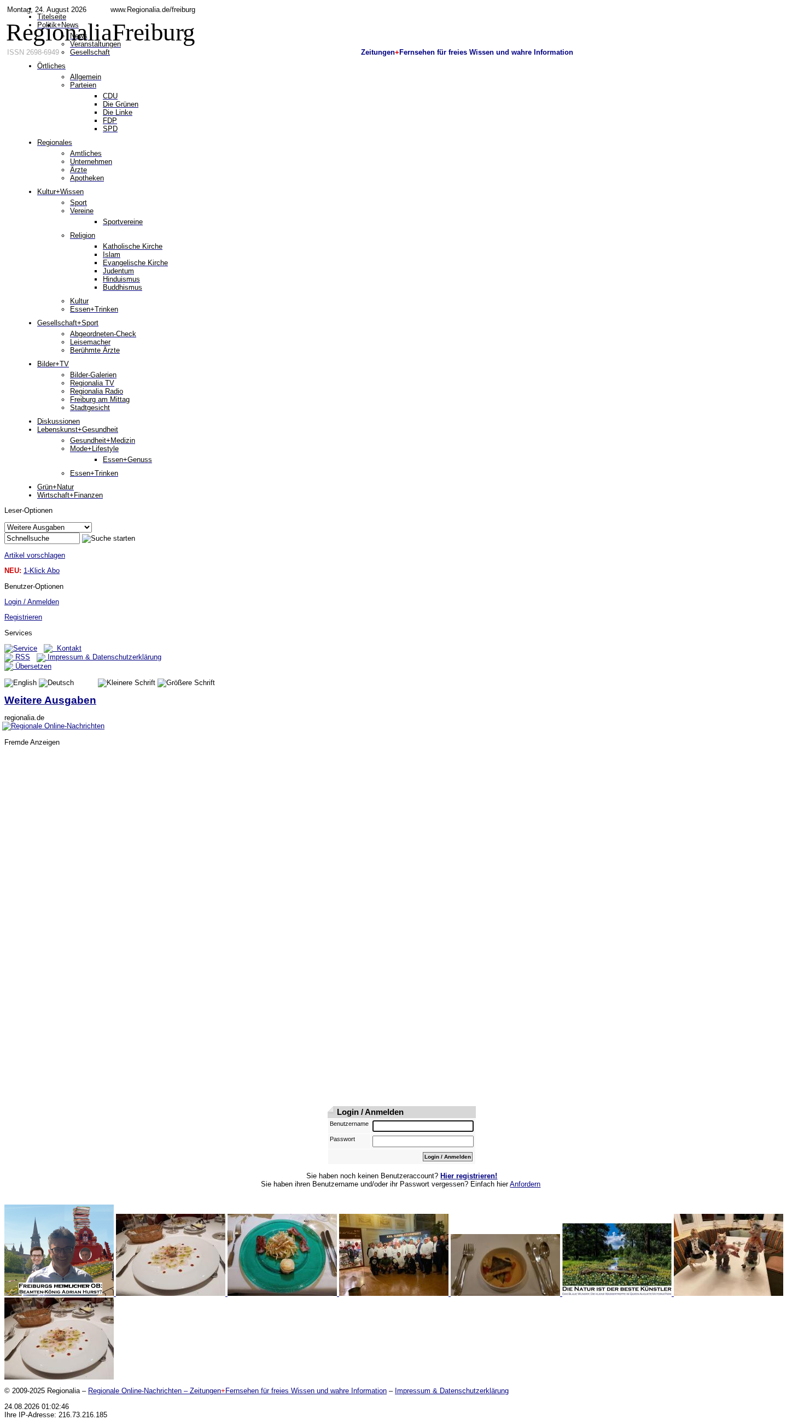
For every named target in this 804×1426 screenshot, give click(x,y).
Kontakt (67, 648)
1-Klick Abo (42, 570)
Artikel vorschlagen (34, 555)
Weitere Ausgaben (50, 700)
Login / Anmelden (31, 602)
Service (25, 648)
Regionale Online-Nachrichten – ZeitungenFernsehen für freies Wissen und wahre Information (237, 1391)
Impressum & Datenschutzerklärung (103, 657)
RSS (21, 657)
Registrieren (23, 617)
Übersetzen (32, 666)
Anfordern (525, 1184)
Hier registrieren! (468, 1176)
